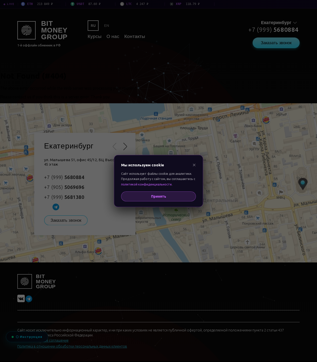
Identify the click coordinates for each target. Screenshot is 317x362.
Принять (158, 196)
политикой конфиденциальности (146, 184)
